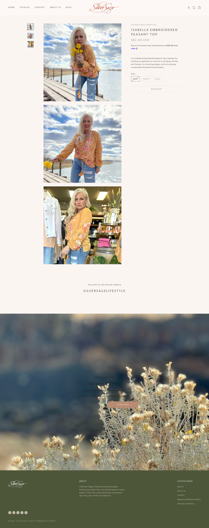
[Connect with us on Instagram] (10, 513)
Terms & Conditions (185, 504)
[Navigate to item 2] (30, 35)
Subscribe (123, 405)
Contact (40, 7)
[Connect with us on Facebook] (14, 513)
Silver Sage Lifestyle (144, 25)
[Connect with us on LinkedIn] (26, 513)
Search (180, 487)
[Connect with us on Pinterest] (18, 513)
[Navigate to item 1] (30, 26)
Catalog (25, 7)
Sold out (156, 89)
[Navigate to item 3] (30, 44)
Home (11, 7)
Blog (69, 7)
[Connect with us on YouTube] (22, 513)
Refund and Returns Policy (189, 499)
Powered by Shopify (46, 521)
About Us (55, 7)
